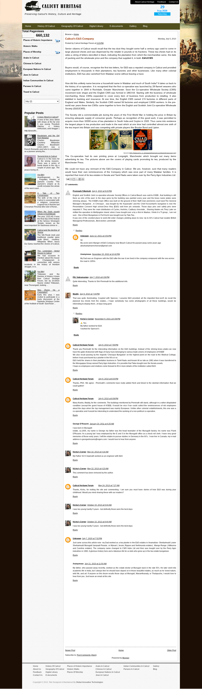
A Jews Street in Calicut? (48, 117)
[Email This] (70, 179)
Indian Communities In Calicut (38, 80)
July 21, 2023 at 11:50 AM (96, 564)
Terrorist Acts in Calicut (47, 156)
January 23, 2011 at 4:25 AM (102, 424)
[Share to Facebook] (79, 179)
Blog (145, 26)
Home (28, 26)
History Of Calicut (46, 26)
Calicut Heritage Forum (83, 345)
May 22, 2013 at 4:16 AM (97, 452)
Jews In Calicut (30, 75)
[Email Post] (67, 179)
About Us (37, 669)
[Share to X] (76, 179)
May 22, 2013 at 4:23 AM (97, 469)
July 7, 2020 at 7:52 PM (92, 538)
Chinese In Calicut (32, 63)
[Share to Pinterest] (82, 179)
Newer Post (70, 650)
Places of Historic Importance (37, 40)
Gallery (133, 26)
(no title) (40, 175)
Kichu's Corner (87, 319)
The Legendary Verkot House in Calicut (48, 252)
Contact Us (173, 2)
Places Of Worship (75, 672)
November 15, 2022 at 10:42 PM (106, 254)
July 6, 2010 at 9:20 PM (102, 191)
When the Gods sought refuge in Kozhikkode (48, 213)
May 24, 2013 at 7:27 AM (108, 485)
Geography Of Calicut (72, 26)
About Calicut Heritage (144, 2)
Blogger (125, 658)
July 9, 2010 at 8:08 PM (108, 399)
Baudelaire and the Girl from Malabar (48, 137)
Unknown (84, 236)
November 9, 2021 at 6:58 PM (107, 319)
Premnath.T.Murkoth (82, 191)
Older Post (171, 650)
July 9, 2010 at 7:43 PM (90, 294)
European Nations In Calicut (37, 69)
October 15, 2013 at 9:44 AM (99, 505)
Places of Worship (32, 52)
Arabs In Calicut (31, 58)
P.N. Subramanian (81, 277)
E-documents (116, 26)
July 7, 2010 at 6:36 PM (99, 277)
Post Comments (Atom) (87, 655)
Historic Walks (30, 46)
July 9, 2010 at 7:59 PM (108, 345)
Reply (75, 225)
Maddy (76, 294)
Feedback (161, 2)
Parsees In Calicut (32, 86)
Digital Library (96, 26)
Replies (79, 231)
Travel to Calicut (31, 92)
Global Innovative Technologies (89, 682)
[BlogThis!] (73, 179)
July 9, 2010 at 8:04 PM (108, 379)
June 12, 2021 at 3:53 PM (100, 236)
